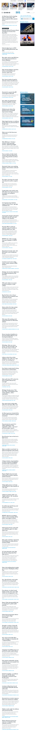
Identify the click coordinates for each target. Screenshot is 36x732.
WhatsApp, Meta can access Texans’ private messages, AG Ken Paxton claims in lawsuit (9, 346)
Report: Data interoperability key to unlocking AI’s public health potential (10, 604)
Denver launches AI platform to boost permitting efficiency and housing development (9, 335)
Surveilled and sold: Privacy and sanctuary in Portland (10, 506)
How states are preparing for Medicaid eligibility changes (9, 101)
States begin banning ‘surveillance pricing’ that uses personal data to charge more (10, 123)
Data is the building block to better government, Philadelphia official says (10, 569)
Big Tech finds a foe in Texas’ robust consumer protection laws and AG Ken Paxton (10, 296)
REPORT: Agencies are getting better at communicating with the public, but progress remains (10, 517)
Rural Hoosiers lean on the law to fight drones (10, 437)
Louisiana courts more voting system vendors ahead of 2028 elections (9, 263)
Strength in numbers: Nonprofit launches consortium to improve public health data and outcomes (10, 627)
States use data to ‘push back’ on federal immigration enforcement (10, 449)
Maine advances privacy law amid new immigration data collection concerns (9, 722)
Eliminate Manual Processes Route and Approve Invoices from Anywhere (10, 31)
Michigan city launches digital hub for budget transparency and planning (10, 273)
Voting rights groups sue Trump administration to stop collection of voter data (10, 486)
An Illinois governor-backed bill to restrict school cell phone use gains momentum (10, 414)
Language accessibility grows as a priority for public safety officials (10, 650)
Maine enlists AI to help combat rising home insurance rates (9, 307)
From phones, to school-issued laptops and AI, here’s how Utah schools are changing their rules (10, 592)
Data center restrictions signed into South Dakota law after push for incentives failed (10, 541)
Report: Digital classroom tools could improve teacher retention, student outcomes (10, 475)
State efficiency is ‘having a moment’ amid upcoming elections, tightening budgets (9, 143)
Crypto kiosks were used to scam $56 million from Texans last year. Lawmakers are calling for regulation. (10, 192)
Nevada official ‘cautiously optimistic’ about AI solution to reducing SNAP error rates (9, 228)
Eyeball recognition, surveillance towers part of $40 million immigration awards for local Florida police (10, 675)
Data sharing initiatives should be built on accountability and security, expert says (10, 71)
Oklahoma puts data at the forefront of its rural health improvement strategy (8, 110)
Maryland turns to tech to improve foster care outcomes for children (10, 698)
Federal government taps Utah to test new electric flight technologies (10, 616)
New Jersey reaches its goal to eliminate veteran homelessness (10, 80)
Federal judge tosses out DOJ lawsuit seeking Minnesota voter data (10, 49)
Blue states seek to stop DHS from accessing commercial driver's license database (10, 59)
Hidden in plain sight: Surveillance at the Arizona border (10, 709)
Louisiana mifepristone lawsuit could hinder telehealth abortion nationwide (10, 687)
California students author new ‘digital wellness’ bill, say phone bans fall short (10, 496)
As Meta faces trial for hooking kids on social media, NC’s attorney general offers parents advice (9, 18)
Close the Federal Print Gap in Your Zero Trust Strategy (27, 43)
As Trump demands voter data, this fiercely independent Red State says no (9, 553)
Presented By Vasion (24, 44)
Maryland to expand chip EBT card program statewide (9, 92)
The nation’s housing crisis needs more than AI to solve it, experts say (10, 181)
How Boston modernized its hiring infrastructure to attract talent (10, 369)
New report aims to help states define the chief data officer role (10, 404)
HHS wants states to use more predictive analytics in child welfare (9, 284)
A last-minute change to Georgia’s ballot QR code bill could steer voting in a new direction (10, 217)
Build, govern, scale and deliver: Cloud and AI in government (27, 31)
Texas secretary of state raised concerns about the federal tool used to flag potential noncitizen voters (10, 156)
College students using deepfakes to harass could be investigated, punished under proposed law (10, 462)
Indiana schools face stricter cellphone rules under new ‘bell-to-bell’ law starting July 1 (10, 359)
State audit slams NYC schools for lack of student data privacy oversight (10, 380)
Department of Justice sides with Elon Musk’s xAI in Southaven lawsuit (10, 252)
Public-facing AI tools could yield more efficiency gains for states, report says (10, 529)
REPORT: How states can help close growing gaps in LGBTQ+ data (9, 240)
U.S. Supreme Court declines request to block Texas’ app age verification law (10, 204)
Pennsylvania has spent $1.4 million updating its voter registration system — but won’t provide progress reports (9, 426)
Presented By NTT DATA (24, 33)
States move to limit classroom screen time (9, 132)
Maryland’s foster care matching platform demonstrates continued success (10, 168)
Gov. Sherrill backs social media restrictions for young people (10, 580)
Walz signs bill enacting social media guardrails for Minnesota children (10, 320)
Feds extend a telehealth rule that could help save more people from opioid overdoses (10, 662)
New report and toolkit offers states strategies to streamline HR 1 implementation (10, 639)
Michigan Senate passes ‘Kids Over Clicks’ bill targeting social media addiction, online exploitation (10, 392)
